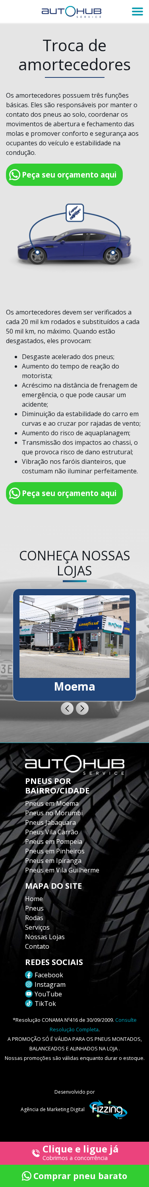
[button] (67, 708)
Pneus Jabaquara (50, 822)
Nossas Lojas (45, 936)
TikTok (45, 1003)
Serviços (37, 927)
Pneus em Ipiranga (53, 860)
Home (34, 898)
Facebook (49, 975)
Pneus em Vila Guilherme (62, 870)
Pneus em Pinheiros (55, 851)
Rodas (34, 917)
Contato (37, 946)
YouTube (48, 994)
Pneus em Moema (52, 803)
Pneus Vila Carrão (51, 832)
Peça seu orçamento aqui (69, 174)
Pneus (34, 908)
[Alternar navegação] (137, 11)
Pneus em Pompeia (53, 841)
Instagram (50, 984)
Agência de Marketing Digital (53, 1109)
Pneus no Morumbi (54, 813)
